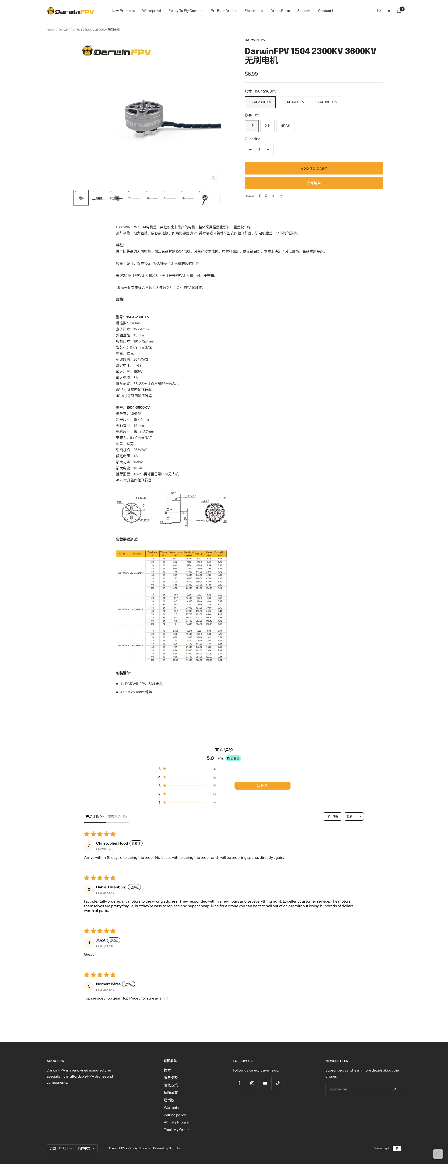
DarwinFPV (255, 40)
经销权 (169, 1100)
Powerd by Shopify (166, 1148)
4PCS (285, 125)
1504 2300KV (260, 102)
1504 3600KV (293, 102)
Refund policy (175, 1115)
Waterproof (151, 10)
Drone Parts (280, 10)
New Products (123, 10)
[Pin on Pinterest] (266, 196)
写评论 (262, 785)
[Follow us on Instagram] (252, 1083)
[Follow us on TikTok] (277, 1083)
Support (304, 10)
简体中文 (84, 1148)
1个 (251, 125)
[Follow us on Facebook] (239, 1083)
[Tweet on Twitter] (273, 196)
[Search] (379, 11)
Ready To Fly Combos (185, 10)
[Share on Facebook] (260, 196)
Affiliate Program (178, 1122)
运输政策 (171, 1092)
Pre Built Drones (224, 10)
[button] (187, 769)
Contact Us (327, 10)
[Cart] (399, 10)
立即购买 (314, 183)
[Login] (389, 11)
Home (51, 29)
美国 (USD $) (59, 1148)
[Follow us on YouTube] (265, 1083)
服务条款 (171, 1077)
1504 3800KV (326, 102)
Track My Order (176, 1129)
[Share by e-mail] (281, 196)
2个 (267, 125)
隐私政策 (171, 1085)
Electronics (254, 10)
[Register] (395, 1089)
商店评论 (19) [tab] (117, 817)
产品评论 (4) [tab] (95, 817)
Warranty (171, 1107)
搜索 (167, 1070)
